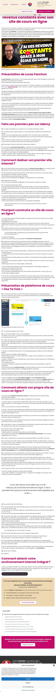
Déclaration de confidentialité (28, 690)
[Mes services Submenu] (19, 4)
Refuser (28, 683)
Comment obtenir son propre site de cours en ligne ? (19, 629)
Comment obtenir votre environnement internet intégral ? (21, 631)
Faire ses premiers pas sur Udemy (14, 619)
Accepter (28, 679)
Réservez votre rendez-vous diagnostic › (14, 574)
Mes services (14, 4)
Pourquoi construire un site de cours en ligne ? (17, 624)
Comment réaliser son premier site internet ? (17, 621)
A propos (5, 4)
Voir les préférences (28, 687)
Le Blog (24, 4)
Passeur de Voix (13, 87)
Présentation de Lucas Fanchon (13, 616)
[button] (54, 665)
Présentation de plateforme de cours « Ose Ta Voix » (19, 626)
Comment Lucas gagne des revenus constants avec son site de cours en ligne (26, 614)
